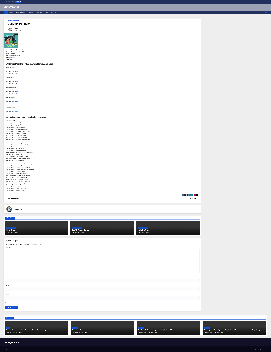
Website (7, 294)
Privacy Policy (246, 349)
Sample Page (254, 349)
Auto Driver (11, 230)
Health (39, 12)
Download (15, 71)
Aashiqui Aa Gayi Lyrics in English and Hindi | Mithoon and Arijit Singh (232, 330)
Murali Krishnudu (13, 198)
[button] (263, 12)
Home (222, 349)
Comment (8, 247)
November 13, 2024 (78, 332)
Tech (46, 12)
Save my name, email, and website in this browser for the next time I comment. (28, 303)
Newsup (24, 349)
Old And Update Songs (13, 20)
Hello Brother (143, 230)
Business (31, 12)
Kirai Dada (193, 198)
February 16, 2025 (12, 332)
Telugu (14, 57)
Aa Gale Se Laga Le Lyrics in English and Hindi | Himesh (160, 330)
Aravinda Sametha (79, 330)
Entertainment (20, 12)
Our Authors (239, 349)
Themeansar (30, 349)
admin (16, 28)
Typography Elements (262, 349)
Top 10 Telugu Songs (80, 230)
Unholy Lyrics (11, 6)
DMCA (226, 349)
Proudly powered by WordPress (11, 349)
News (11, 12)
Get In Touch (232, 349)
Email (7, 285)
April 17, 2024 (143, 332)
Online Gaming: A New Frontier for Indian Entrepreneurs (29, 330)
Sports (53, 12)
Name (7, 277)
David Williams (153, 332)
